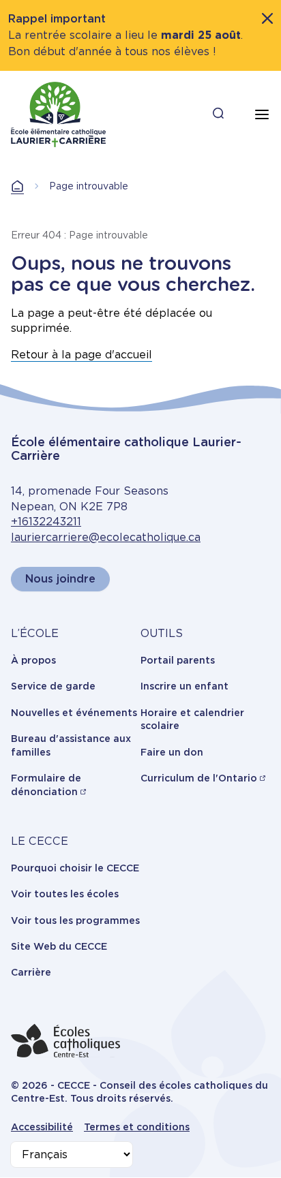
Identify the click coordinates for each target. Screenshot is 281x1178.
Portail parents (177, 660)
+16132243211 (46, 521)
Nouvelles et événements (74, 712)
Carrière (31, 972)
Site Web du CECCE (59, 946)
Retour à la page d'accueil (81, 354)
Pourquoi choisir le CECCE (75, 868)
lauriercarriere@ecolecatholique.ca (106, 537)
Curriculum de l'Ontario (198, 778)
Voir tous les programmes (75, 920)
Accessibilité (42, 1126)
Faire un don (171, 752)
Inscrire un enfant (184, 686)
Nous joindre (60, 578)
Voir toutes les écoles (65, 893)
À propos (33, 660)
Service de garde (53, 686)
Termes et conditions (137, 1126)
